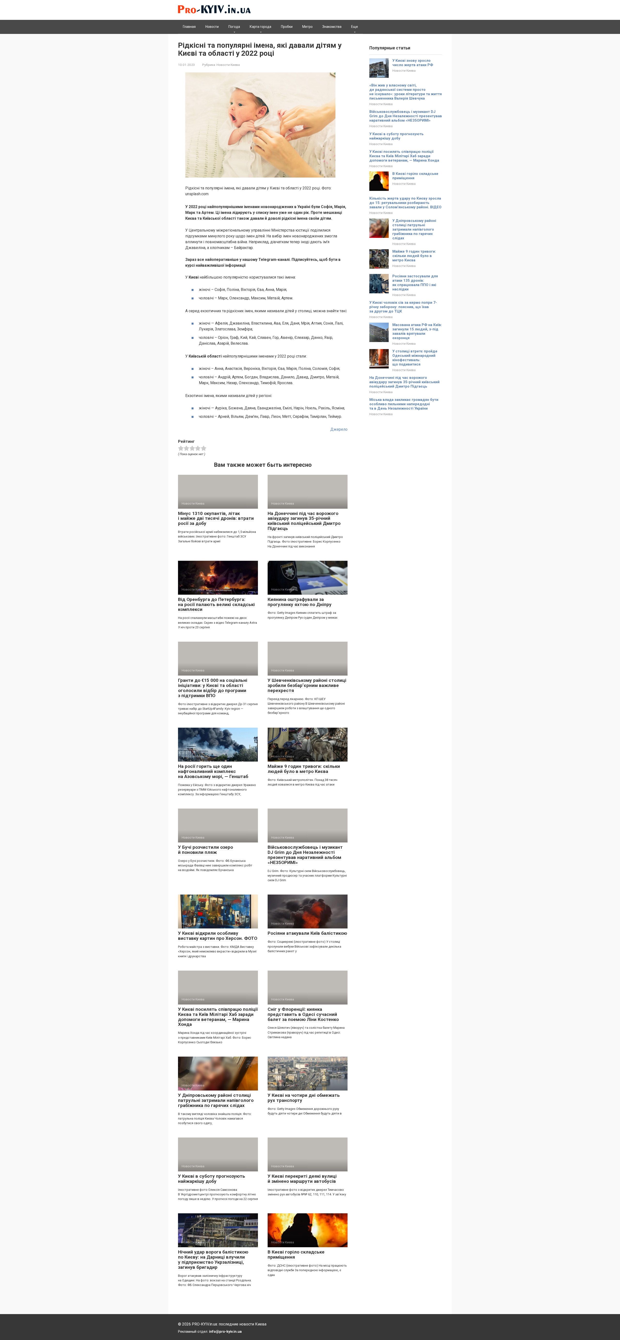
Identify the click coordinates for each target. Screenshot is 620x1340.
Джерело (339, 429)
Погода (234, 27)
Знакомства (331, 27)
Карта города (260, 27)
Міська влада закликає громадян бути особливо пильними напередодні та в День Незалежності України (403, 404)
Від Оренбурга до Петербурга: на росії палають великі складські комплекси (216, 604)
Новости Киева (228, 65)
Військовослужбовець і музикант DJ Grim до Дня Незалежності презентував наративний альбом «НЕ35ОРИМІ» (305, 854)
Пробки (287, 27)
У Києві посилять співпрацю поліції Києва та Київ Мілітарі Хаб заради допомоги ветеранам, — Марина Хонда (218, 1016)
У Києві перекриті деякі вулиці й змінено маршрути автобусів (302, 1178)
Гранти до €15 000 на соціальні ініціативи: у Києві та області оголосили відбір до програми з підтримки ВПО (212, 688)
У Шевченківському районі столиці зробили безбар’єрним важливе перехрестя (307, 685)
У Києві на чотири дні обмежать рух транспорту (304, 1097)
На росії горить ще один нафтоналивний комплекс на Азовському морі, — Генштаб (213, 771)
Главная (189, 27)
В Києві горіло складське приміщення (296, 1254)
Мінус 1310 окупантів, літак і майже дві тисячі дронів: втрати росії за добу (216, 518)
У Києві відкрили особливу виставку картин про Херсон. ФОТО (217, 935)
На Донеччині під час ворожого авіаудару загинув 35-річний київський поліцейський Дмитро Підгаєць (304, 521)
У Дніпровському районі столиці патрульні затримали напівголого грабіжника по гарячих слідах (216, 1100)
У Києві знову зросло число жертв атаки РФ (412, 62)
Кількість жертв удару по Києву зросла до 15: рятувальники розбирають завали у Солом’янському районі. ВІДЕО (405, 202)
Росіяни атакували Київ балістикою (307, 933)
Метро (307, 27)
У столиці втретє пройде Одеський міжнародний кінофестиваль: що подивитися (414, 357)
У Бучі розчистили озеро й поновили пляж (205, 849)
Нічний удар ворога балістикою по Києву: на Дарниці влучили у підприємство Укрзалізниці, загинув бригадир (213, 1259)
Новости (212, 27)
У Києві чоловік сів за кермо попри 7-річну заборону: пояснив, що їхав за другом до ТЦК (403, 306)
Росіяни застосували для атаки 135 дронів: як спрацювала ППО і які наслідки (415, 282)
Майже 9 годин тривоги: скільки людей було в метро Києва (304, 768)
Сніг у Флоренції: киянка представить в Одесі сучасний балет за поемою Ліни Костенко (303, 1014)
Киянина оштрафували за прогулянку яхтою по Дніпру (300, 602)
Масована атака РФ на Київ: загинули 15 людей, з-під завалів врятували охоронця (417, 331)
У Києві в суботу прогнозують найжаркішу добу (211, 1178)
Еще (354, 27)
